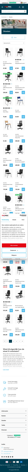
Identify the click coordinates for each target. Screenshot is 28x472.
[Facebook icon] (2, 457)
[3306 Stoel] (8, 125)
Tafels (3, 425)
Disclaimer (23, 465)
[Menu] (2, 7)
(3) (23, 59)
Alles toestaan (14, 245)
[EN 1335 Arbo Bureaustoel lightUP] (20, 149)
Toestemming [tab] (5, 219)
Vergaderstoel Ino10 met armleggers (19, 88)
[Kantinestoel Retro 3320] (8, 52)
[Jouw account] (19, 7)
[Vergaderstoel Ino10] (20, 52)
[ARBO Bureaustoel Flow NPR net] (20, 198)
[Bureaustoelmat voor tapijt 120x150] (20, 295)
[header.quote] (23, 7)
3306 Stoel (5, 136)
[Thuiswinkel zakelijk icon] (24, 2)
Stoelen (3, 420)
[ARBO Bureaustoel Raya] (8, 77)
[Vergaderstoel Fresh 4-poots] (8, 174)
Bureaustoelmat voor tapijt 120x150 (19, 306)
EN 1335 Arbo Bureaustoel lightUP (20, 161)
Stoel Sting (5, 111)
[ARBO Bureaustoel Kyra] (8, 270)
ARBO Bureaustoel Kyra (7, 282)
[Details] (11, 68)
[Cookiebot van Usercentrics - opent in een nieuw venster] (20, 216)
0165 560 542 (7, 453)
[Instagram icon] (8, 457)
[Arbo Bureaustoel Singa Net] (20, 125)
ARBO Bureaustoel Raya (7, 88)
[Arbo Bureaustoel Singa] (8, 149)
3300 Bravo (17, 111)
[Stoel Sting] (8, 101)
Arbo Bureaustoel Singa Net (19, 136)
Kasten (3, 416)
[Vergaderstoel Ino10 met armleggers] (20, 77)
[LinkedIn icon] (12, 457)
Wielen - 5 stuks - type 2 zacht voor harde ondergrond (7, 209)
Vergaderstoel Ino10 (19, 63)
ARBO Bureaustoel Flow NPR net (19, 209)
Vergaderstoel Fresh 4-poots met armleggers (19, 282)
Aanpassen (13, 250)
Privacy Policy (15, 465)
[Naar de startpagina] (8, 7)
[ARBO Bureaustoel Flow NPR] (8, 295)
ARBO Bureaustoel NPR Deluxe (19, 330)
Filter (15, 37)
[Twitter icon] (4, 457)
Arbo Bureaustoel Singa (7, 161)
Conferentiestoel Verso (19, 185)
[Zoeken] (25, 11)
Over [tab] (23, 219)
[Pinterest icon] (10, 457)
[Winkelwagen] (26, 7)
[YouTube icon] (6, 457)
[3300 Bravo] (20, 101)
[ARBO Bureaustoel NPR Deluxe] (20, 319)
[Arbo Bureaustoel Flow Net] (8, 319)
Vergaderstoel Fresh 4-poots (7, 185)
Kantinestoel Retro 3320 (7, 64)
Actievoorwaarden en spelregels (14, 467)
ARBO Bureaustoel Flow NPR (7, 306)
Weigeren (14, 255)
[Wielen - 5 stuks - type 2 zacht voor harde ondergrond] (8, 198)
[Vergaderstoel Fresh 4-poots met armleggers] (20, 270)
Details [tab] (14, 219)
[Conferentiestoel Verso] (20, 174)
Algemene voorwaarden (5, 465)
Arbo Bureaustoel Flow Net (7, 330)
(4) (23, 205)
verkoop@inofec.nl (8, 451)
